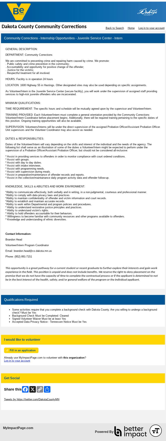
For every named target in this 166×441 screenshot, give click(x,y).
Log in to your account (151, 28)
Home (131, 28)
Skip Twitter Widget (15, 396)
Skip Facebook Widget (17, 405)
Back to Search (115, 28)
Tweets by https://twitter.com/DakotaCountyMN (31, 399)
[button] (156, 431)
